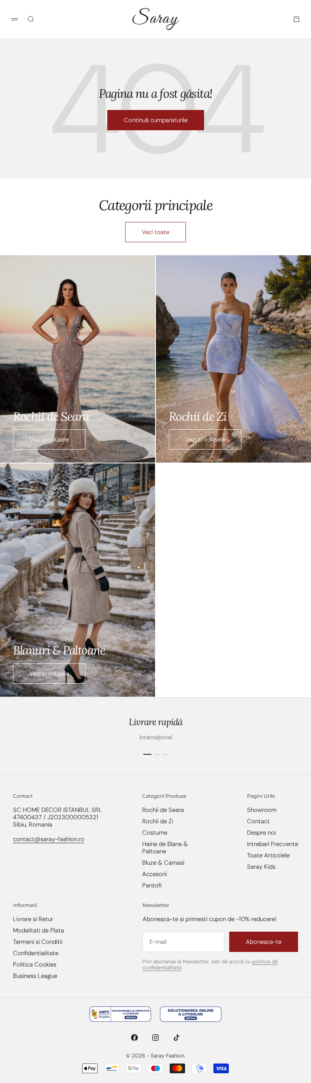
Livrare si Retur (33, 919)
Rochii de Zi (157, 821)
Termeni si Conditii (37, 942)
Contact (258, 821)
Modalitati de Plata (38, 930)
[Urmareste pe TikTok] (177, 1037)
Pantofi (152, 885)
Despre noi (261, 833)
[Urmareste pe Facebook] (134, 1037)
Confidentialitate (35, 953)
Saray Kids (261, 867)
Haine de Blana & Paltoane (165, 847)
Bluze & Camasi (163, 863)
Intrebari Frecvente (272, 844)
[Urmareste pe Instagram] (155, 1037)
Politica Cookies (34, 964)
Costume (154, 833)
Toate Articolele (268, 855)
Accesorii (154, 874)
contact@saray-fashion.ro (48, 839)
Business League (35, 976)
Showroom (262, 810)
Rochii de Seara (163, 810)
